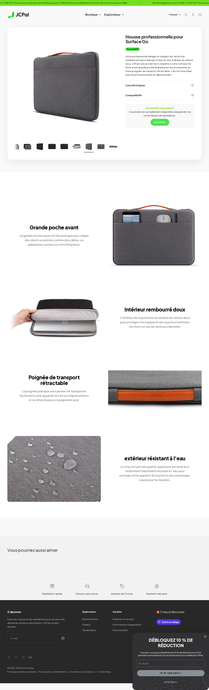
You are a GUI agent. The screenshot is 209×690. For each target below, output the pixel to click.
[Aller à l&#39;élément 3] (40, 147)
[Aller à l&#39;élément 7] (89, 147)
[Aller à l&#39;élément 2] (27, 147)
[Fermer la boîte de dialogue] (205, 636)
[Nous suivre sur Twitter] (16, 657)
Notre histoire (90, 619)
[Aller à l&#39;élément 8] (101, 147)
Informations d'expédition (127, 624)
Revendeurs (89, 630)
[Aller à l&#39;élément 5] (64, 147)
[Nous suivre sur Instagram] (23, 657)
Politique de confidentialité (52, 672)
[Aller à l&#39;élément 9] (113, 147)
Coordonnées (104, 672)
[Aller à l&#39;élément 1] (15, 147)
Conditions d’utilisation (81, 672)
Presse (86, 624)
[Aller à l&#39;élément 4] (52, 147)
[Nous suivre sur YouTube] (30, 657)
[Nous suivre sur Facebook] (9, 657)
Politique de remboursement (21, 672)
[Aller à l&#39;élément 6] (76, 147)
